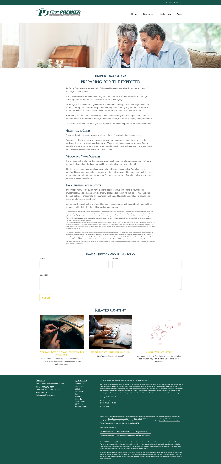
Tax (76, 394)
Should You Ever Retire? (159, 351)
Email (115, 258)
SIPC (135, 419)
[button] (134, 14)
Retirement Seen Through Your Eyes (110, 351)
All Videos (79, 404)
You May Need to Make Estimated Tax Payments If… (62, 353)
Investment (79, 386)
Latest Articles (80, 401)
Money (78, 396)
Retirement (79, 383)
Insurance (79, 391)
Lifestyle (78, 399)
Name (42, 258)
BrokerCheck (144, 380)
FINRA (140, 419)
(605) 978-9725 (175, 2)
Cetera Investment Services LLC (118, 419)
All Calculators (81, 406)
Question (44, 274)
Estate (77, 388)
